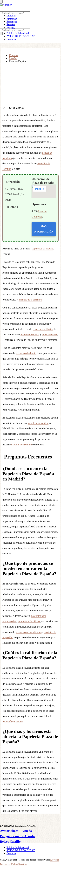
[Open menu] (1, 1)
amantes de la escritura (30, 299)
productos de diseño (26, 353)
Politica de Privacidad (18, 33)
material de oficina (29, 334)
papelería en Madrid (12, 721)
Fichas (10, 24)
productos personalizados (28, 632)
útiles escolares (49, 334)
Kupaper (13, 55)
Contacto (11, 39)
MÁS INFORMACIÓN (43, 229)
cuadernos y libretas (43, 329)
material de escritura (21, 444)
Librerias (11, 15)
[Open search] (1, 33)
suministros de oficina (29, 621)
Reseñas (11, 27)
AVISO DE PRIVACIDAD (21, 36)
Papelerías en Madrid (42, 248)
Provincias (12, 21)
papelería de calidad (38, 423)
